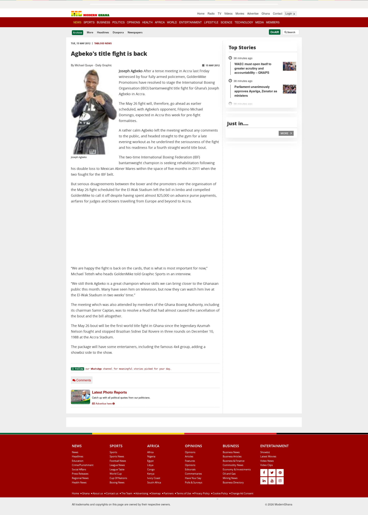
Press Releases (80, 473)
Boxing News (117, 482)
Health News (79, 482)
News (75, 452)
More (90, 32)
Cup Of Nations (118, 478)
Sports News (117, 456)
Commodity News (233, 465)
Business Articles (232, 456)
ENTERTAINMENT (190, 22)
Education (77, 461)
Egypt (150, 461)
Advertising (141, 493)
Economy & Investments (237, 469)
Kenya (150, 473)
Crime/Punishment (83, 465)
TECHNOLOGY (244, 22)
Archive (77, 32)
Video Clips (266, 465)
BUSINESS (103, 22)
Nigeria (151, 456)
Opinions (190, 452)
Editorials (190, 469)
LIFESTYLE (211, 22)
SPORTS (89, 22)
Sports (113, 452)
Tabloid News (103, 43)
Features (190, 461)
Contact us (111, 493)
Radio (211, 13)
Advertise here (104, 403)
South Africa (154, 482)
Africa (150, 452)
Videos (228, 13)
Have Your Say (193, 478)
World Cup (116, 473)
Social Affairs (79, 469)
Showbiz (265, 452)
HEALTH (147, 22)
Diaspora (118, 32)
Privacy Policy (202, 493)
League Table (117, 469)
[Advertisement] (145, 235)
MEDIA (259, 22)
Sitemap (156, 493)
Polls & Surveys (193, 482)
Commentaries (193, 473)
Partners (168, 493)
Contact (277, 13)
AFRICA (160, 22)
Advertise (253, 13)
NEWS (77, 22)
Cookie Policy (220, 493)
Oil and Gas (229, 473)
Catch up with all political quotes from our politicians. (121, 397)
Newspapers (135, 32)
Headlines (103, 32)
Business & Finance (233, 461)
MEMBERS (272, 22)
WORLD (172, 22)
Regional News (80, 478)
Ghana (266, 13)
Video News (267, 461)
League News (117, 465)
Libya (150, 465)
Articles (189, 456)
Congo (151, 469)
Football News (118, 461)
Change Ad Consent (241, 493)
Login (289, 13)
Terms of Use (183, 493)
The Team (126, 493)
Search (291, 32)
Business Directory (233, 482)
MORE (285, 133)
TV (219, 13)
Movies (240, 13)
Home (201, 13)
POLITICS (118, 22)
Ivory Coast (153, 478)
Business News (231, 452)
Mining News (230, 478)
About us (97, 493)
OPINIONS (133, 22)
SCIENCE (226, 22)
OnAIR (274, 32)
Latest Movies (268, 456)
